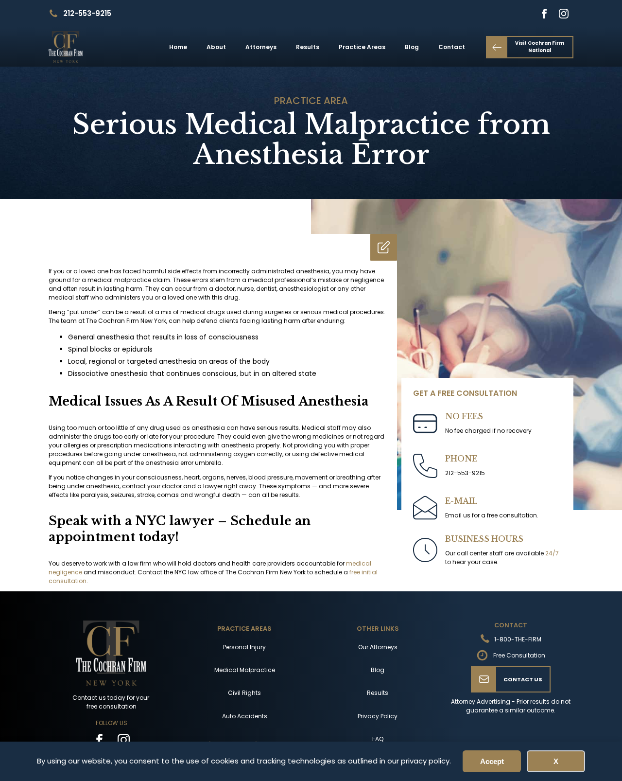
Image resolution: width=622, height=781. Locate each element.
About (216, 47)
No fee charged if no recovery (488, 430)
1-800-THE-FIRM (517, 639)
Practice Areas (362, 47)
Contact (451, 47)
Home (178, 47)
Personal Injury (244, 647)
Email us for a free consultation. (491, 515)
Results (307, 47)
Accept (492, 761)
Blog (412, 47)
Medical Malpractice (244, 670)
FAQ (377, 739)
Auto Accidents (244, 716)
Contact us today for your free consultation (111, 701)
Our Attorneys (377, 647)
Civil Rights (244, 693)
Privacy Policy (377, 716)
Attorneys (260, 47)
